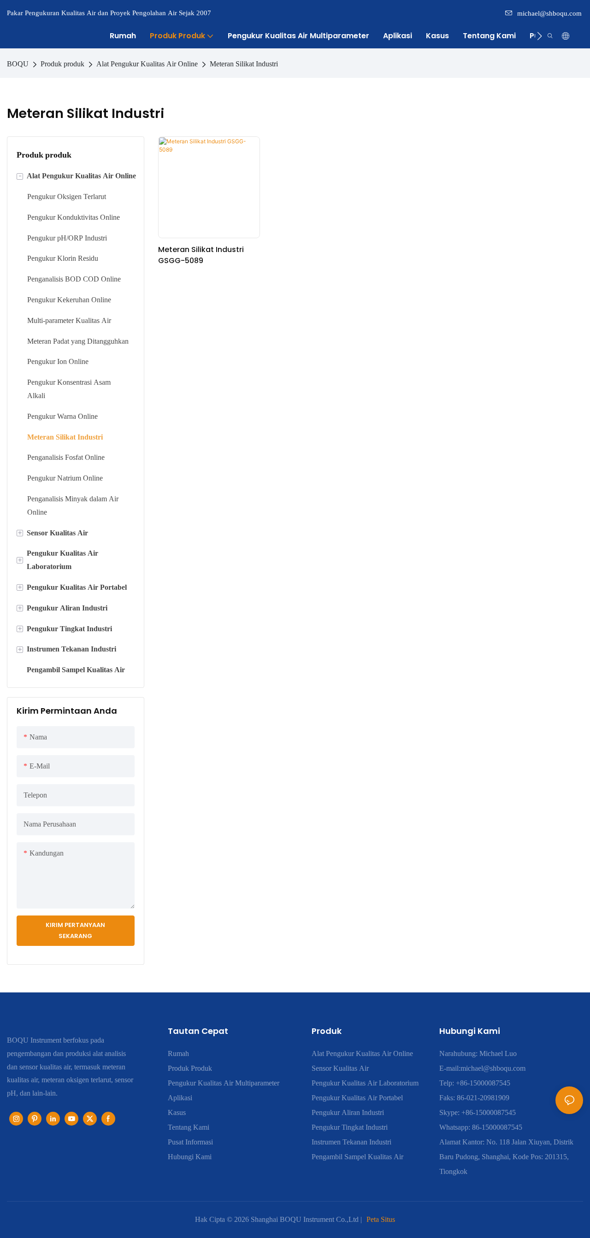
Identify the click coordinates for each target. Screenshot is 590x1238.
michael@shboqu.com (549, 13)
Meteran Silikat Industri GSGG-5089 (201, 255)
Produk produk (62, 63)
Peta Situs (380, 1219)
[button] (539, 36)
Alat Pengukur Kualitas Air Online (147, 63)
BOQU (18, 63)
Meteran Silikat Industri (244, 63)
